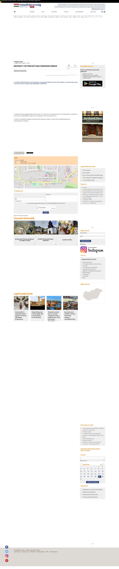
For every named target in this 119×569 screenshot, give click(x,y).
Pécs (36, 17)
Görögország (96, 4)
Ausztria (60, 4)
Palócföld (32, 17)
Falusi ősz (85, 187)
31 (81, 479)
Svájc (92, 6)
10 (81, 471)
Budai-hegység (44, 15)
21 (95, 474)
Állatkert (90, 17)
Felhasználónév (83, 233)
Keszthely (89, 15)
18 (84, 474)
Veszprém (75, 17)
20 (91, 474)
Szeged (45, 17)
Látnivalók (54, 12)
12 (88, 471)
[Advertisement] (46, 99)
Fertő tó (70, 15)
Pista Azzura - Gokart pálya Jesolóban (91, 444)
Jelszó (81, 236)
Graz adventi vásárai (87, 199)
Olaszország (78, 6)
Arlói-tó (84, 437)
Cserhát (52, 15)
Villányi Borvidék (87, 262)
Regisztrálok (82, 244)
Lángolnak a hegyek (87, 197)
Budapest (15, 15)
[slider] (73, 75)
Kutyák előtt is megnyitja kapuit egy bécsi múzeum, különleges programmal (21, 315)
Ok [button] (0, 2)
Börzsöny (38, 15)
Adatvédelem (54, 552)
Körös (93, 15)
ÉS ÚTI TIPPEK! (85, 450)
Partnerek (32, 552)
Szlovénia (102, 6)
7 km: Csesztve (86, 170)
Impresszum (17, 552)
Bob (97, 17)
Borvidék (101, 17)
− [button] (15, 169)
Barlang (94, 17)
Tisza (61, 17)
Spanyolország (86, 6)
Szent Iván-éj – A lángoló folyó (89, 203)
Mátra (96, 15)
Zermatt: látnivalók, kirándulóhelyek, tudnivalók (93, 428)
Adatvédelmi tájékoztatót (34, 203)
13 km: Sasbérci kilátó (89, 180)
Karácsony (25, 15)
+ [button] (15, 167)
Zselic (86, 17)
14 (95, 471)
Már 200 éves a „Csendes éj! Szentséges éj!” (92, 201)
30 (102, 476)
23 (102, 474)
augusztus (86, 464)
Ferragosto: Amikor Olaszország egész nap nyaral (94, 192)
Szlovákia (97, 6)
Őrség (28, 17)
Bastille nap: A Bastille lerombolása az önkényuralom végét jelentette (98, 194)
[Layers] (75, 167)
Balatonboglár (87, 272)
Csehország (71, 4)
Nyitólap (32, 12)
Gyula (85, 15)
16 (102, 471)
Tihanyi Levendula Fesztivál (90, 497)
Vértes (70, 17)
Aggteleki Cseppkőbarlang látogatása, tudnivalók (92, 271)
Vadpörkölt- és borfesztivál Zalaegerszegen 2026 (96, 489)
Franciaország (88, 4)
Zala (79, 17)
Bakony (30, 15)
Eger (67, 15)
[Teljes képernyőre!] (16, 172)
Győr (82, 15)
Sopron (41, 17)
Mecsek (100, 15)
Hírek (42, 12)
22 (99, 474)
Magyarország (95, 9)
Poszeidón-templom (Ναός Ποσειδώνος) (92, 442)
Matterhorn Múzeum (87, 440)
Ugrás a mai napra (92, 482)
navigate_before (81, 464)
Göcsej (78, 15)
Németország (71, 6)
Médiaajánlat (41, 552)
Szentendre (86, 274)
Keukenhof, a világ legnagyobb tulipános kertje (93, 435)
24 (81, 476)
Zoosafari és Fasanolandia (88, 430)
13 (91, 471)
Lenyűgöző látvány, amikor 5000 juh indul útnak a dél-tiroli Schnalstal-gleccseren (100, 189)
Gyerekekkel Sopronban (89, 269)
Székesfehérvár (51, 17)
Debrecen (57, 15)
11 (84, 471)
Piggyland (102, 9)
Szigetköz (57, 17)
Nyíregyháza (20, 17)
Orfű (25, 17)
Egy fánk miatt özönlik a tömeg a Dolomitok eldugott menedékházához (70, 315)
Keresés (66, 12)
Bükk (49, 15)
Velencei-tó (65, 17)
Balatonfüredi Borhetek (89, 492)
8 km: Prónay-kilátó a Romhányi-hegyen (93, 175)
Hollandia (102, 4)
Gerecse (74, 15)
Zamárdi (85, 265)
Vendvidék (85, 276)
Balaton (33, 15)
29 (99, 476)
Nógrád (23, 63)
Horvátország (58, 6)
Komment (48, 194)
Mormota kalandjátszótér (88, 438)
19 (88, 474)
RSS (47, 552)
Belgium (65, 4)
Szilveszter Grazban (87, 431)
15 (99, 471)
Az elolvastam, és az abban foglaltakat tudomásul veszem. (46, 203)
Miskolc (15, 17)
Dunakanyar (62, 15)
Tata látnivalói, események (90, 267)
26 (88, 476)
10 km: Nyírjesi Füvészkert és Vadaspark (93, 177)
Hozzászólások (79, 12)
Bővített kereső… (83, 460)
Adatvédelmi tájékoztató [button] (34, 0)
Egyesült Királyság (79, 4)
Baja (84, 277)
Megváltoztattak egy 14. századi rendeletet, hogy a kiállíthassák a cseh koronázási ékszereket (54, 316)
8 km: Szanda (86, 172)
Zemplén (82, 17)
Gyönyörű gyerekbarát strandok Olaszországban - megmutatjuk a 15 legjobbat (100, 191)
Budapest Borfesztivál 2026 (90, 494)
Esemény (20, 15)
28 (95, 476)
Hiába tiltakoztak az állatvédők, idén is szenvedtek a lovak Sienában (37, 314)
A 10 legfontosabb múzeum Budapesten (92, 264)
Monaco (65, 6)
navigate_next (104, 460)
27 (91, 476)
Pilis (38, 17)
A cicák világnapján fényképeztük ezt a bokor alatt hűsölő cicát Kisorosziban (100, 196)
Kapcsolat (93, 12)
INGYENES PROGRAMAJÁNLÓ (90, 449)
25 (84, 476)
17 (81, 474)
